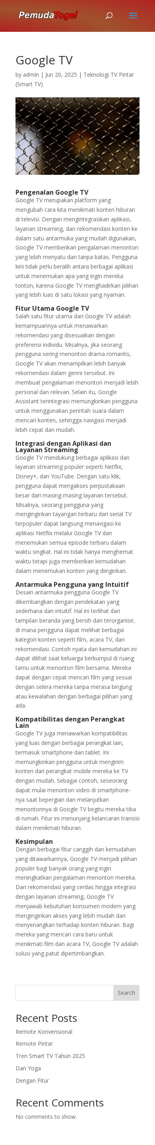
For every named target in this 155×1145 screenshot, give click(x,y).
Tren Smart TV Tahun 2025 (50, 1056)
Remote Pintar (34, 1043)
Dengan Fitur (32, 1080)
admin (31, 74)
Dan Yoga (28, 1068)
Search (126, 992)
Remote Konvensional (43, 1031)
